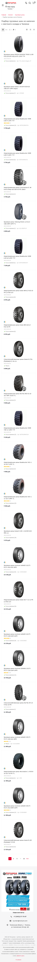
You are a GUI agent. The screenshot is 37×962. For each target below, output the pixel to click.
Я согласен (18, 959)
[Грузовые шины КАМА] (18, 891)
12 (24, 859)
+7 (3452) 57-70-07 (20, 916)
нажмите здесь (20, 955)
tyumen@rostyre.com (20, 921)
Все (27, 858)
